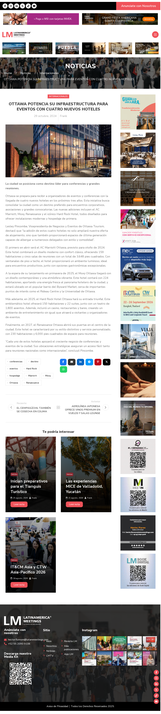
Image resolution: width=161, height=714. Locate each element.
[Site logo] (16, 34)
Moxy (48, 375)
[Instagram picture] (89, 643)
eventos (14, 368)
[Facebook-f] (5, 5)
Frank (63, 116)
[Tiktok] (28, 5)
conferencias (16, 361)
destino (34, 361)
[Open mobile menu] (155, 34)
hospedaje (15, 375)
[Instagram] (10, 5)
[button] (63, 362)
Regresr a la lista (58, 407)
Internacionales (58, 96)
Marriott (32, 375)
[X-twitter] (22, 5)
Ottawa (14, 382)
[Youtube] (34, 5)
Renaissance (32, 382)
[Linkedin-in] (16, 5)
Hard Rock (31, 368)
